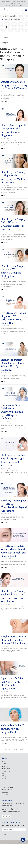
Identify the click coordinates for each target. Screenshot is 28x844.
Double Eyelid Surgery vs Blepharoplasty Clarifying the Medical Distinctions (13, 177)
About (3, 773)
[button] (22, 10)
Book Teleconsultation (8, 1)
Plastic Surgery (6, 768)
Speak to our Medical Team (14, 5)
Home (3, 19)
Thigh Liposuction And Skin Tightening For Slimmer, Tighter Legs (14, 640)
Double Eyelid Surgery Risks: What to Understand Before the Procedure (13, 224)
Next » (22, 749)
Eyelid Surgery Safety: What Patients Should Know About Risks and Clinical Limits (13, 551)
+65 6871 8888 (20, 1)
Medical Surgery (6, 771)
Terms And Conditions (8, 787)
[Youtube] (9, 816)
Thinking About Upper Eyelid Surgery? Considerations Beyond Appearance (14, 505)
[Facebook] (3, 816)
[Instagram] (6, 816)
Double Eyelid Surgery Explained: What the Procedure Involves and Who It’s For (13, 596)
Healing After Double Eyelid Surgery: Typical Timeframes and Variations (13, 460)
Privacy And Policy (7, 789)
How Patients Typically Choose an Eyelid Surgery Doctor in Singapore (13, 130)
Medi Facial (5, 764)
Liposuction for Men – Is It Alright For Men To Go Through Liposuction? (14, 683)
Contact (4, 778)
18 (18, 749)
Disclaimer (5, 792)
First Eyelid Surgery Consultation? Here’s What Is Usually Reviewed (12, 365)
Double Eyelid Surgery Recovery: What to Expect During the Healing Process (13, 271)
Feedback (17, 3)
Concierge (5, 794)
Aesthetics (5, 766)
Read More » (4, 101)
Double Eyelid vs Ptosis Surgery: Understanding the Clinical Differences (14, 85)
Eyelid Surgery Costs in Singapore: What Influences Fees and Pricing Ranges (14, 318)
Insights (11, 3)
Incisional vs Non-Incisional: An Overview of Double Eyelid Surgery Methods (12, 411)
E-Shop (4, 776)
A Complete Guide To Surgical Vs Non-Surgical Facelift (13, 729)
